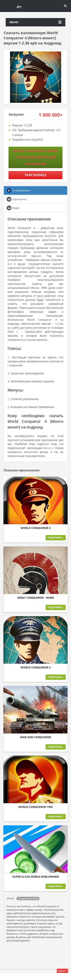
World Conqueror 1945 (35, 807)
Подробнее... (56, 537)
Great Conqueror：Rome (35, 597)
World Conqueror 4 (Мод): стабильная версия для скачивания (35, 157)
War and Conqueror (35, 737)
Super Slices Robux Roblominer (35, 876)
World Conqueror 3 (36, 667)
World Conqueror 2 (36, 528)
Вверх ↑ (62, 970)
